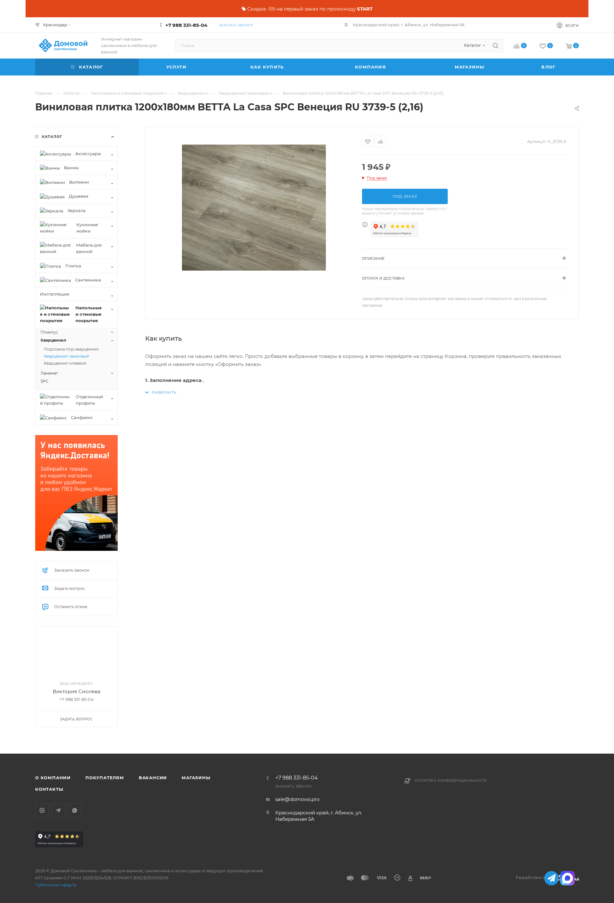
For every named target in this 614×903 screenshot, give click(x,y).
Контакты (49, 789)
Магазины (196, 777)
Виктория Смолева (76, 691)
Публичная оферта (55, 884)
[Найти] (495, 45)
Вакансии (153, 777)
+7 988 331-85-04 (186, 25)
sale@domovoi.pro (297, 799)
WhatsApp (75, 810)
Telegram (58, 810)
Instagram (42, 810)
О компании (53, 777)
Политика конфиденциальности (451, 781)
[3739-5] (254, 208)
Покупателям (104, 777)
